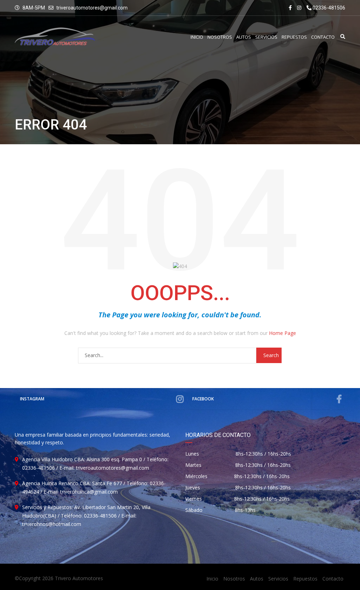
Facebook (203, 399)
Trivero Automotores (79, 578)
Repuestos (305, 578)
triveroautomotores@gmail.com (92, 8)
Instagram (32, 399)
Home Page (282, 333)
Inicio (212, 578)
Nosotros (234, 578)
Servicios (278, 578)
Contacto (332, 578)
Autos (256, 578)
